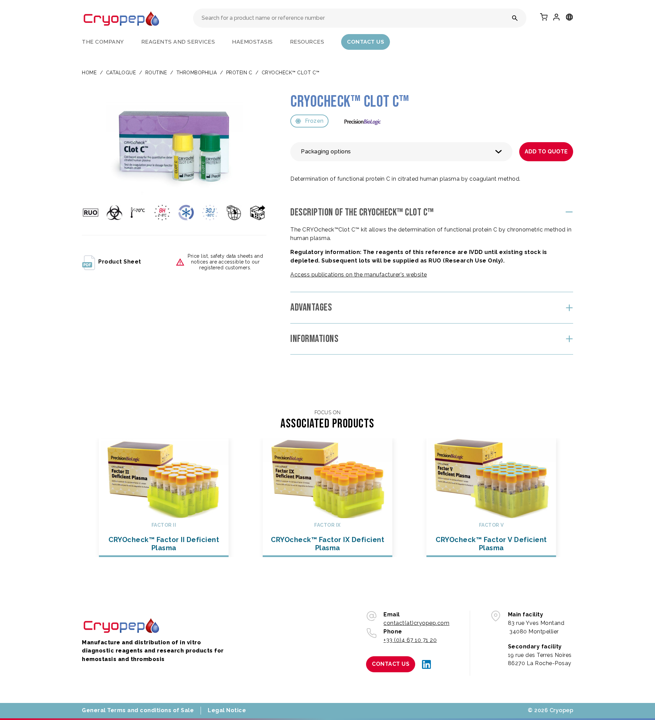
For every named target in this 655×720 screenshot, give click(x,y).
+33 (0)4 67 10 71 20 (410, 640)
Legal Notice (227, 710)
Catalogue (121, 72)
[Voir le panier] (544, 17)
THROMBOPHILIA (196, 72)
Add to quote (546, 151)
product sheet (119, 261)
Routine (156, 72)
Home (89, 72)
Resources (307, 42)
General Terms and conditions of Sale (138, 710)
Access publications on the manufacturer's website (358, 274)
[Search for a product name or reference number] (515, 18)
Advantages (311, 307)
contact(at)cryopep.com (416, 623)
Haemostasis (252, 42)
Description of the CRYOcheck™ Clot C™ (362, 212)
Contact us (365, 42)
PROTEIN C (239, 72)
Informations (314, 339)
